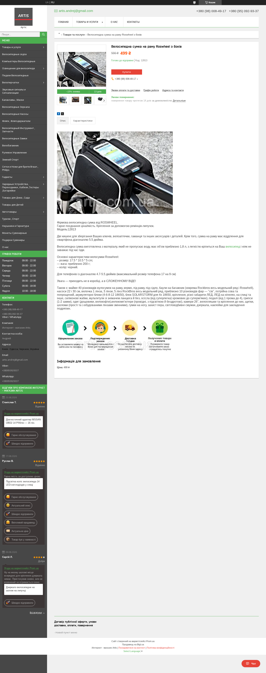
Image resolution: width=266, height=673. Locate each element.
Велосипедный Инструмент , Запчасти (18, 129)
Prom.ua (150, 641)
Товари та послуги (74, 34)
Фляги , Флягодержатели (16, 121)
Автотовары (9, 211)
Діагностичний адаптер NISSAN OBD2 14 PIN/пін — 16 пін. (23, 421)
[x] (62, 114)
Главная (63, 21)
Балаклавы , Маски (13, 99)
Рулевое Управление (14, 152)
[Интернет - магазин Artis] (23, 17)
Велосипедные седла (14, 54)
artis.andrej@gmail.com (15, 359)
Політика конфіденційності (160, 648)
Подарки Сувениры (13, 240)
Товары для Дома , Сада (16, 197)
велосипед (233, 246)
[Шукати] (43, 34)
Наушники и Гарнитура (15, 225)
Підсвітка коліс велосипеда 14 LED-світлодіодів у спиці (22, 483)
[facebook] (58, 114)
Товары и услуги (11, 47)
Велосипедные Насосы (15, 114)
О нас (5, 247)
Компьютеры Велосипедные (18, 61)
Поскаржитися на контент (132, 648)
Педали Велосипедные (15, 75)
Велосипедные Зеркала (16, 106)
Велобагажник (10, 145)
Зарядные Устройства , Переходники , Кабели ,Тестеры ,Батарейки (20, 187)
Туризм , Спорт (10, 218)
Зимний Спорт (10, 159)
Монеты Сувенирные (14, 233)
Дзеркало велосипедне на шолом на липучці (20, 589)
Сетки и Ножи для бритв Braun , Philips (20, 168)
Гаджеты (7, 177)
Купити (127, 72)
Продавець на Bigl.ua (133, 644)
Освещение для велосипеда (18, 68)
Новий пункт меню (66, 632)
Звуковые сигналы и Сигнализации (14, 91)
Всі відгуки (36, 612)
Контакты (133, 21)
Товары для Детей (12, 204)
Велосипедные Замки (14, 138)
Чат (253, 663)
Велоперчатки (10, 82)
